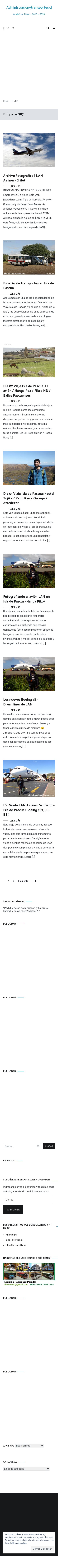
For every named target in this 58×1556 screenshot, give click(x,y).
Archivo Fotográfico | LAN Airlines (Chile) (23, 178)
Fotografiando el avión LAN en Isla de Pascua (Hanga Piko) (26, 599)
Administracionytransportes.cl (29, 7)
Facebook (9, 1161)
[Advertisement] (29, 66)
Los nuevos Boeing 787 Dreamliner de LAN (20, 702)
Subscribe (13, 1209)
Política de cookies (18, 1543)
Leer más (15, 186)
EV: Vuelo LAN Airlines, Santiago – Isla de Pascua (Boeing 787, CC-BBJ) (29, 810)
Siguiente (23, 881)
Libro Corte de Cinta (16, 1245)
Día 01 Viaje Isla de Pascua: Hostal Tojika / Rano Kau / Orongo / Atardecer (28, 498)
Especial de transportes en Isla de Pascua (28, 286)
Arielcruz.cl (11, 1234)
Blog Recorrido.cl (14, 1240)
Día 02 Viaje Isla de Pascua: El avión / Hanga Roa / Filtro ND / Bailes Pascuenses (27, 391)
